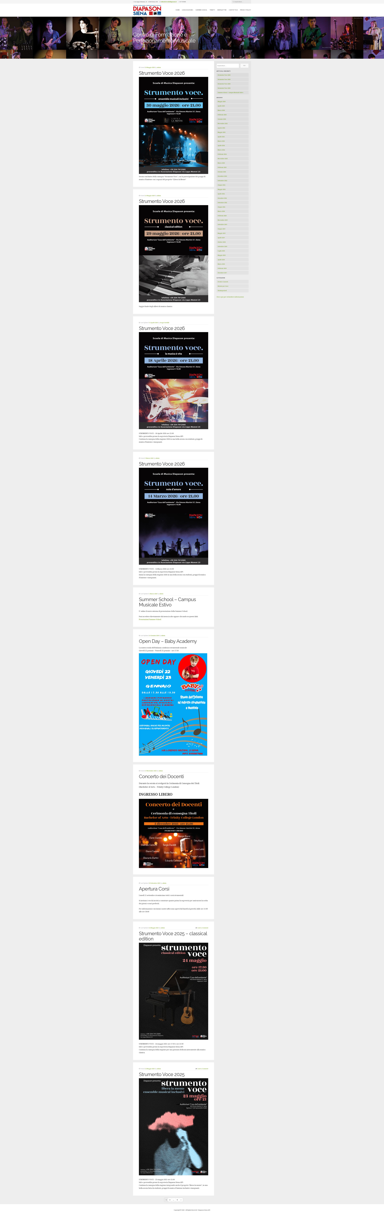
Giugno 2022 (221, 185)
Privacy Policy (245, 10)
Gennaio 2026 (222, 119)
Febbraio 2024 (222, 154)
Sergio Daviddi (164, 322)
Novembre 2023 (223, 158)
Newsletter (221, 10)
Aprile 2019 (221, 238)
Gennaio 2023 (222, 172)
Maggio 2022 (222, 189)
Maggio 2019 (222, 233)
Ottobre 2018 (222, 242)
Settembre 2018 (222, 246)
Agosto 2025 (221, 128)
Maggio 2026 (222, 101)
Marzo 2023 (221, 163)
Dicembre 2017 (222, 273)
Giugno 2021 (221, 207)
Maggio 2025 (222, 132)
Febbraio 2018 (222, 268)
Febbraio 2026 (222, 115)
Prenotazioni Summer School (150, 619)
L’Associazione (187, 10)
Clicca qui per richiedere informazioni (230, 297)
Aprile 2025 (221, 137)
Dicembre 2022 (222, 176)
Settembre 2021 (222, 202)
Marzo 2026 (221, 110)
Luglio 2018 (221, 251)
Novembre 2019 (223, 220)
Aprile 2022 (221, 194)
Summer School (201, 10)
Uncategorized (222, 290)
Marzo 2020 (221, 211)
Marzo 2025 (221, 141)
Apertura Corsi (154, 889)
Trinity (212, 10)
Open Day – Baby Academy (168, 641)
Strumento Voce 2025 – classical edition (173, 936)
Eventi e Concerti (223, 282)
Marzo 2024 (221, 150)
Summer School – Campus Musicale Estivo (167, 602)
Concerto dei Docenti (161, 776)
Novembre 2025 (223, 123)
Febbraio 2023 (222, 167)
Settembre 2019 (222, 224)
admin (159, 67)
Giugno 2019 (221, 229)
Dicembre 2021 (222, 198)
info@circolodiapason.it (169, 2)
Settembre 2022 (222, 180)
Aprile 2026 (221, 106)
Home (178, 10)
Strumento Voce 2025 (161, 1074)
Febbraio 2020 (222, 216)
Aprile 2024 (221, 145)
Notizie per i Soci (223, 286)
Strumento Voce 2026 (162, 73)
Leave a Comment (202, 928)
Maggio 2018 (222, 255)
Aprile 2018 (221, 260)
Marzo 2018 (221, 264)
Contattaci (233, 10)
